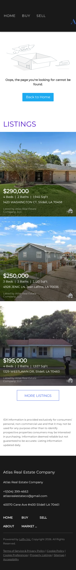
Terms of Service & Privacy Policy (24, 550)
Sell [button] (41, 16)
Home (10, 16)
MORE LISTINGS (38, 396)
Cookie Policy (55, 550)
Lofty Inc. (25, 539)
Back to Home (38, 97)
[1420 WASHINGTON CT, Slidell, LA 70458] (38, 174)
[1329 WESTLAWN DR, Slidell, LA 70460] (38, 343)
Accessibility (11, 559)
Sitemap (59, 555)
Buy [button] (26, 16)
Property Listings (41, 555)
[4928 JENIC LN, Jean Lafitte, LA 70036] (38, 259)
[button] (12, 517)
